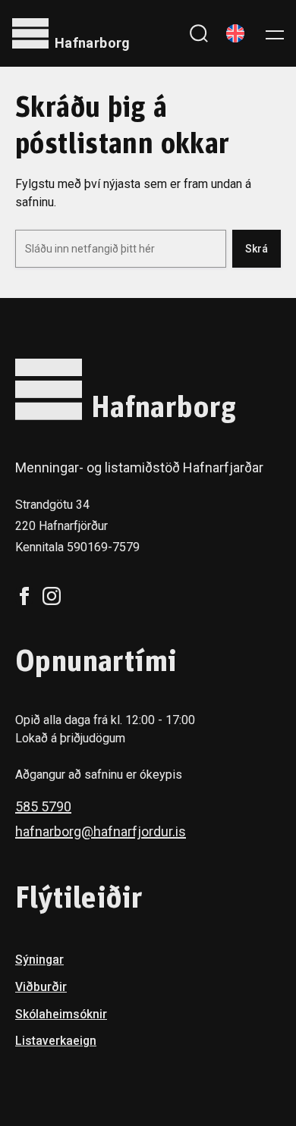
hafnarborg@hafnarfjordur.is (100, 831)
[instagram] (52, 596)
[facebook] (24, 596)
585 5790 (43, 806)
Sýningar (39, 959)
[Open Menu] (275, 33)
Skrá (256, 249)
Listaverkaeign (55, 1040)
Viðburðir (41, 987)
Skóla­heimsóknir (61, 1014)
